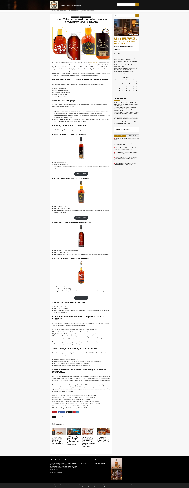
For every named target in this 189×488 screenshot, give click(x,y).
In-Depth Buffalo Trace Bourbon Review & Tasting (126, 112)
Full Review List (100, 463)
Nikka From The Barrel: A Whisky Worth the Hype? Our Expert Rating (125, 143)
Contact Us (52, 472)
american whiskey (61, 416)
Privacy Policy (59, 472)
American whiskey (93, 62)
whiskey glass (78, 342)
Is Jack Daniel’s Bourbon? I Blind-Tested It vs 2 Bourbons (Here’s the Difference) (58, 440)
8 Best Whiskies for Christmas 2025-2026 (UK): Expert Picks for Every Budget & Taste (125, 72)
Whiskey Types (61, 11)
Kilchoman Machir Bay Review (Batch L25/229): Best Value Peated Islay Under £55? (125, 69)
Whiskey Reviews (74, 11)
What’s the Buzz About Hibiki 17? (124, 123)
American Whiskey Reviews (85, 17)
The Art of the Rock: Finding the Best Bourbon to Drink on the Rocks (103, 440)
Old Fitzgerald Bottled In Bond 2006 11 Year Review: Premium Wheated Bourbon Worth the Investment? (88, 442)
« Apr (115, 94)
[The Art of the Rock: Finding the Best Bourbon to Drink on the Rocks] (103, 428)
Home (53, 11)
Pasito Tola (72, 25)
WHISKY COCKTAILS (88, 11)
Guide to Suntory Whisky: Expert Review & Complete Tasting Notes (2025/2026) (125, 164)
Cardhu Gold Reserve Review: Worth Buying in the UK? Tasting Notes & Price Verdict (125, 40)
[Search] (137, 4)
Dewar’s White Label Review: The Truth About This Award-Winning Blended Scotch (126, 148)
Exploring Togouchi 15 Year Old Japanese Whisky (126, 121)
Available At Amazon (81, 173)
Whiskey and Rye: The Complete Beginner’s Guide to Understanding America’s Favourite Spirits (73, 440)
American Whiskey (75, 17)
